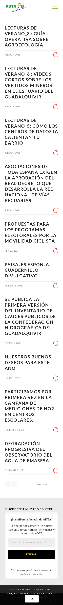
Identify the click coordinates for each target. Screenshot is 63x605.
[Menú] (53, 6)
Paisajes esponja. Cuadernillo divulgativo (27, 270)
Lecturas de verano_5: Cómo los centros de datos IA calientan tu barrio (31, 132)
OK (31, 598)
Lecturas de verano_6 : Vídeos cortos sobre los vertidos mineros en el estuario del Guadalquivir (29, 82)
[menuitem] (53, 6)
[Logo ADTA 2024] (26, 6)
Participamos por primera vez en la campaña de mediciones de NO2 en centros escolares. (29, 406)
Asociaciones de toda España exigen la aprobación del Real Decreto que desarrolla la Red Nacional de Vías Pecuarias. (31, 183)
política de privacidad (31, 574)
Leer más (55, 54)
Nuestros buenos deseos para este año (28, 362)
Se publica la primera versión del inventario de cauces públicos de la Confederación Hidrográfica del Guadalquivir (30, 316)
